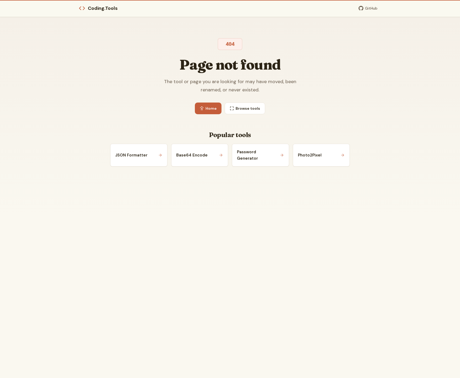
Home (211, 108)
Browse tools (248, 108)
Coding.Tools (103, 8)
